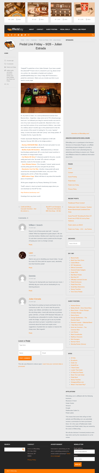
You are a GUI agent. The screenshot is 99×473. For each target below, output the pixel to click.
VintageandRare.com (77, 382)
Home (22, 40)
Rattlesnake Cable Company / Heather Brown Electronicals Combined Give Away (80, 209)
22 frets (73, 358)
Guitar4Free (74, 365)
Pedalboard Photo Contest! (76, 203)
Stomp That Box (76, 289)
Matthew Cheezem (76, 337)
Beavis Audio (75, 258)
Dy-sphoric (74, 360)
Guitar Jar (74, 363)
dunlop (8, 75)
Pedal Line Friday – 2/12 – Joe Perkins (80, 229)
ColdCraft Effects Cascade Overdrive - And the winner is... (28, 209)
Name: (76, 455)
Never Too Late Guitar (77, 375)
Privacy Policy (72, 189)
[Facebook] (11, 35)
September (34, 40)
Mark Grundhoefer (76, 334)
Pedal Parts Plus (76, 284)
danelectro (9, 74)
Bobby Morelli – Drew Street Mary (81, 308)
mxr (8, 79)
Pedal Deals (65, 29)
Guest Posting (51, 29)
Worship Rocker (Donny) (78, 344)
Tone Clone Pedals (76, 291)
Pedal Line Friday (79, 29)
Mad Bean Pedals (76, 275)
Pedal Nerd (74, 377)
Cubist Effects (75, 262)
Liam (31, 253)
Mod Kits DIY (75, 277)
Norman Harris (75, 341)
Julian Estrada (35, 299)
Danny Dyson (75, 315)
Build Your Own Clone (77, 260)
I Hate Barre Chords (77, 325)
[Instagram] (18, 35)
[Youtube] (28, 35)
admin (6, 53)
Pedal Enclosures (76, 282)
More (19, 19)
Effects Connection (76, 267)
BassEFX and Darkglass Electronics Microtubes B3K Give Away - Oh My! (53, 209)
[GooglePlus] (15, 35)
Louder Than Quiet (76, 370)
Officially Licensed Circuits (79, 279)
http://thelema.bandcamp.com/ (30, 192)
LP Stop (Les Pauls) (77, 372)
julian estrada (10, 77)
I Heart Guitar (75, 367)
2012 (27, 40)
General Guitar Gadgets (78, 270)
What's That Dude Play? (78, 384)
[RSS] (8, 35)
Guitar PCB (74, 272)
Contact (40, 29)
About (31, 29)
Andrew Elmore (75, 305)
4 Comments (10, 64)
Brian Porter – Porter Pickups (80, 310)
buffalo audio (10, 70)
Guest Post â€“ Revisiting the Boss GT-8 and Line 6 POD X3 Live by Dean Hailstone (80, 218)
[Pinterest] (21, 35)
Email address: (78, 448)
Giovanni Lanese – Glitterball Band (81, 322)
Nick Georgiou (75, 339)
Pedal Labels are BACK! (75, 225)
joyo (12, 75)
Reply (30, 244)
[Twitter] (25, 35)
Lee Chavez (74, 332)
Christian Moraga (76, 313)
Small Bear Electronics (78, 287)
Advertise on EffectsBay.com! (80, 133)
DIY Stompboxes (76, 265)
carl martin (9, 72)
